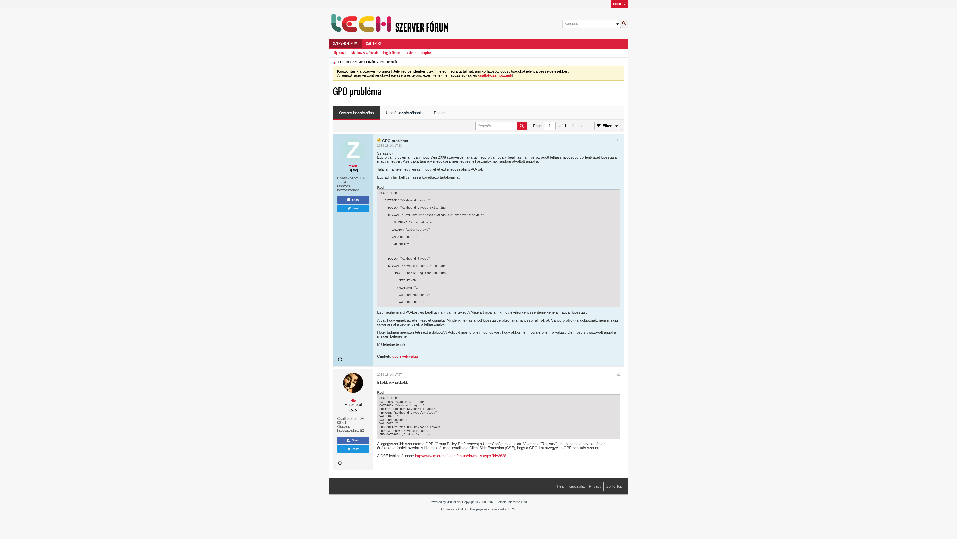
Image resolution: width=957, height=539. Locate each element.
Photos (439, 113)
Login (617, 4)
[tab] (356, 113)
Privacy (595, 486)
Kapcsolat (576, 486)
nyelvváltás (409, 356)
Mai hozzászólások (364, 53)
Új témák (340, 53)
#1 (618, 140)
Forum (344, 62)
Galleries (373, 43)
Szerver (357, 62)
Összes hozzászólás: (348, 188)
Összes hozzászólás (356, 113)
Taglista (410, 53)
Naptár (426, 53)
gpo (395, 356)
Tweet (355, 208)
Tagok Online (391, 53)
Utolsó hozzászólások (404, 113)
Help (560, 486)
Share (355, 199)
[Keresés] (624, 24)
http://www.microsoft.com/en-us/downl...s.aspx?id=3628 (460, 456)
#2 (618, 374)
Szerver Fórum (345, 43)
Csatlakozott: (348, 178)
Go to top (614, 486)
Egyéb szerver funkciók (382, 62)
